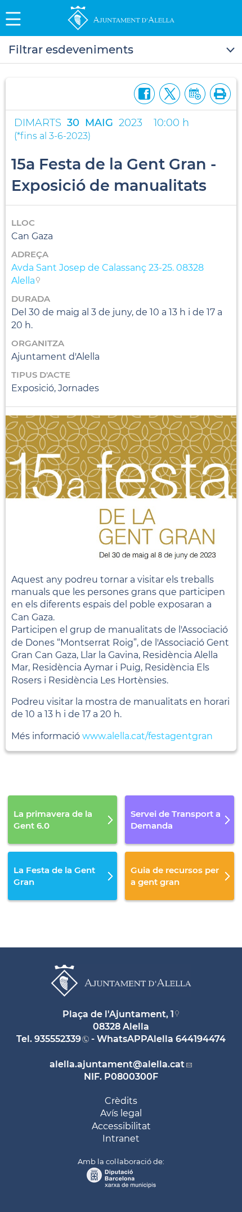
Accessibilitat (121, 1126)
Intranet (121, 1138)
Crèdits (121, 1100)
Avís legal (121, 1113)
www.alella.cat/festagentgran (147, 736)
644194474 (201, 1039)
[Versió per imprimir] (218, 92)
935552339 (57, 1039)
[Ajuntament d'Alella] (121, 30)
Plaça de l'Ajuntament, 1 (118, 1014)
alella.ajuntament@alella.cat (117, 1064)
